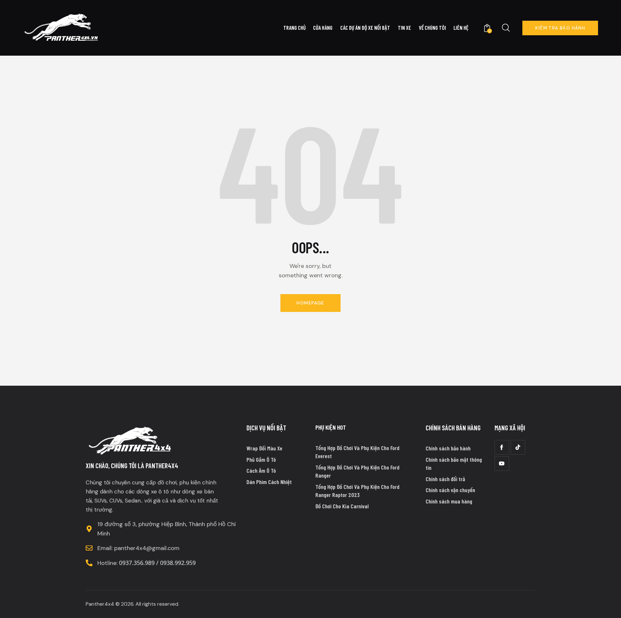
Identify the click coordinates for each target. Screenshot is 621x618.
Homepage (310, 303)
